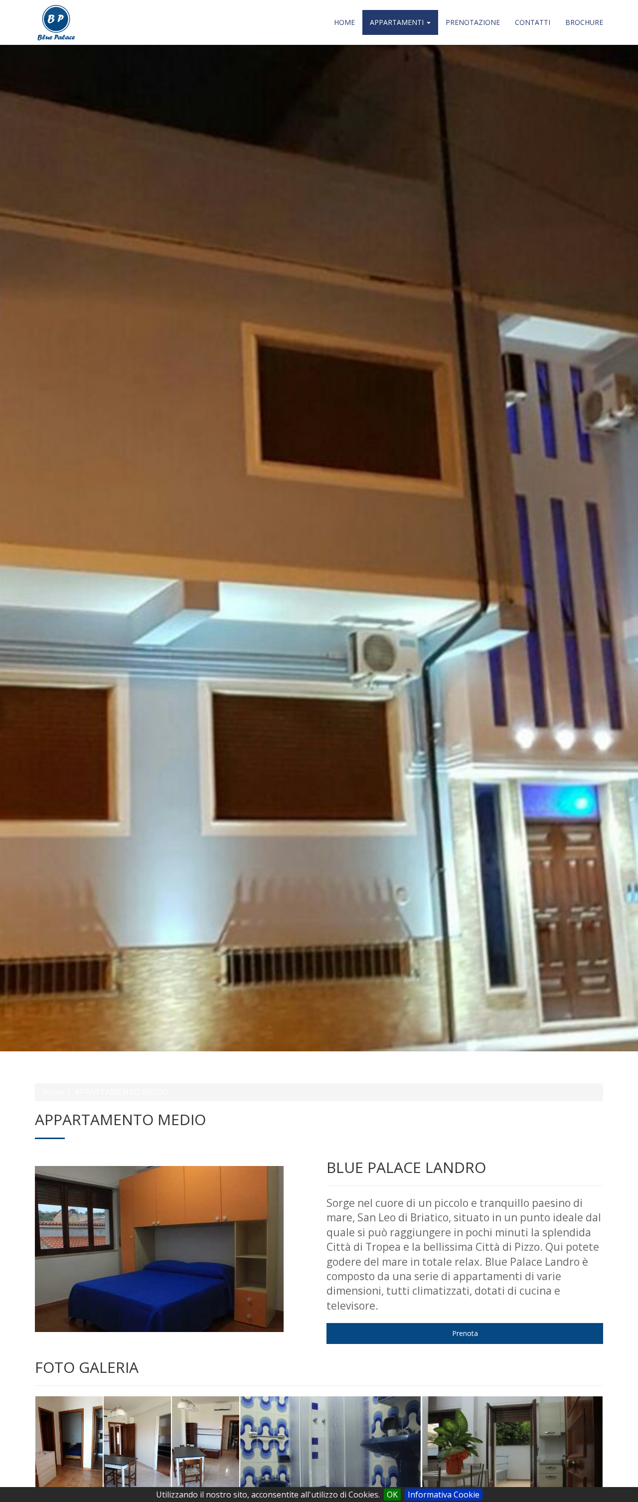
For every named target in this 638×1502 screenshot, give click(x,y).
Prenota (465, 1333)
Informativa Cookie (443, 1494)
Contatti (532, 22)
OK (392, 1494)
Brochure (584, 22)
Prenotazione (473, 22)
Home (344, 22)
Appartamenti (398, 22)
